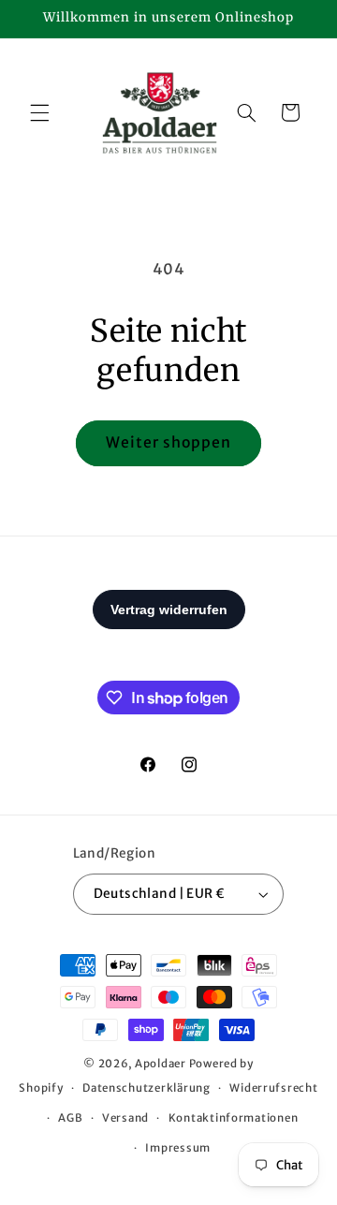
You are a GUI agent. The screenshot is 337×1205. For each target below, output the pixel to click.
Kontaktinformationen (233, 1117)
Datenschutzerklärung (146, 1088)
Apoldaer (160, 1063)
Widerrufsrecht (273, 1088)
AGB (70, 1117)
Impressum (178, 1147)
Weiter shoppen (169, 442)
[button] (39, 112)
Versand (125, 1117)
